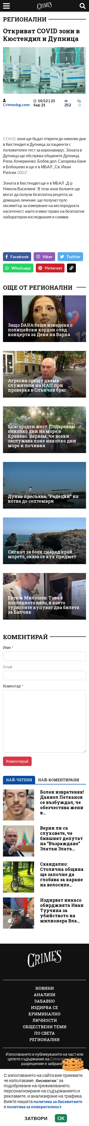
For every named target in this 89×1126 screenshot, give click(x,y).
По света (44, 1033)
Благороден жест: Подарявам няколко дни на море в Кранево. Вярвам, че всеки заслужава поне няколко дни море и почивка (42, 436)
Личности (44, 1020)
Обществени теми (45, 1026)
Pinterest (53, 268)
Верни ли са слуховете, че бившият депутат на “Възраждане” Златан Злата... (61, 838)
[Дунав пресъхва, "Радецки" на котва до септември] (44, 485)
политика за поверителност (34, 1106)
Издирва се (44, 1007)
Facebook (19, 256)
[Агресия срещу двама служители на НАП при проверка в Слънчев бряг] (44, 374)
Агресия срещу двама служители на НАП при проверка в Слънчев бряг (37, 385)
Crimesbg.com (16, 104)
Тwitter (74, 256)
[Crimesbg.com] (44, 959)
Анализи (44, 994)
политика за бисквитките (57, 1101)
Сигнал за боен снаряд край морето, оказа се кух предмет (42, 554)
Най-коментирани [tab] (58, 780)
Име (8, 647)
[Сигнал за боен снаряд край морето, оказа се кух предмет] (44, 540)
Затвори (35, 1118)
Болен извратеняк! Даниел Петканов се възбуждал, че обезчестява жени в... (62, 802)
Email (7, 667)
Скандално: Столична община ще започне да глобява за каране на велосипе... (62, 874)
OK (61, 1118)
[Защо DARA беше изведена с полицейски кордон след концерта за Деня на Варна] (44, 318)
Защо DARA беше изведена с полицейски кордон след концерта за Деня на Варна (40, 330)
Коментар (13, 686)
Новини (44, 988)
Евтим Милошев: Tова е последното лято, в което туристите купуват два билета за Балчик (43, 604)
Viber (48, 256)
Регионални (24, 19)
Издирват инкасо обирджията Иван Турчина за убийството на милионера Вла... (62, 910)
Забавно (44, 1001)
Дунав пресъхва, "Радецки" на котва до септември (43, 499)
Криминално (44, 1013)
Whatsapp (21, 268)
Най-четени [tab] (19, 780)
